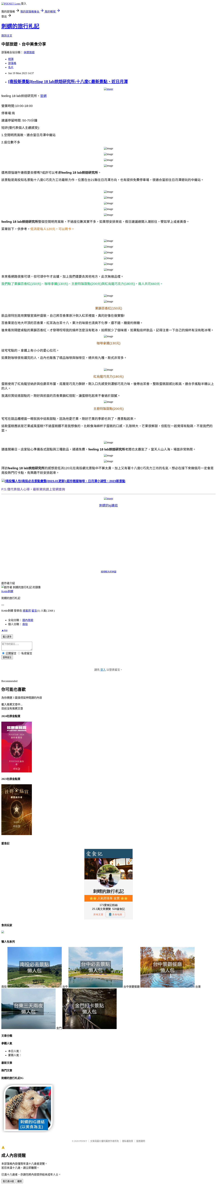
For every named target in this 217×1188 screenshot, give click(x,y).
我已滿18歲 (8, 1181)
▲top (4, 630)
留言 (34, 610)
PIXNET (83, 1141)
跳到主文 (6, 35)
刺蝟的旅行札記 (20, 26)
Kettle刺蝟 (7, 591)
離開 (19, 1181)
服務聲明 (140, 1141)
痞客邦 (27, 610)
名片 (11, 67)
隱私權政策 (127, 1141)
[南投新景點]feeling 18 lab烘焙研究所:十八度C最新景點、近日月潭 (68, 81)
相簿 (11, 59)
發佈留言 (7, 657)
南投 (25, 624)
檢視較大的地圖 (108, 571)
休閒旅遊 (29, 52)
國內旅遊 (27, 620)
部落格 (12, 63)
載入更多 (7, 636)
